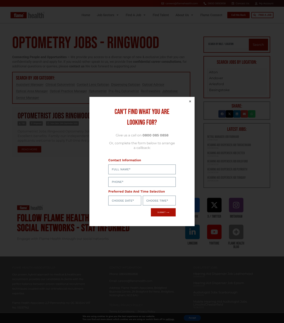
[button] (190, 101)
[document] (142, 161)
